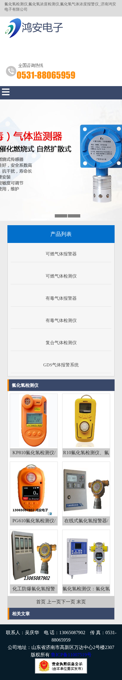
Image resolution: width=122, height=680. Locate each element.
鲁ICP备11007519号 (71, 654)
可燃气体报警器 (61, 254)
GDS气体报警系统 (61, 364)
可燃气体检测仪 (61, 276)
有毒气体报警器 (61, 298)
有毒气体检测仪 (61, 320)
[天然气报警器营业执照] (61, 671)
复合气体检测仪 (61, 342)
